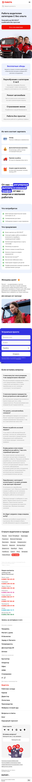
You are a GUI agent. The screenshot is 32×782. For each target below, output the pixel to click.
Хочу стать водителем (16, 27)
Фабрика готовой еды (10, 708)
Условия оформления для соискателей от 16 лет (12, 764)
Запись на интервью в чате (12, 620)
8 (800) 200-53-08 (8, 583)
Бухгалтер (5, 659)
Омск (18, 551)
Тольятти (5, 545)
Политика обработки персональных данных (11, 762)
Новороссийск (21, 542)
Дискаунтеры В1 (8, 648)
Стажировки (6, 674)
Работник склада (8, 689)
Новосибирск (6, 555)
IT (2, 678)
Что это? (3, 780)
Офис (4, 666)
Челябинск (5, 551)
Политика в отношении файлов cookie (10, 760)
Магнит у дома (7, 633)
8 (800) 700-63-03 (8, 579)
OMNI (4, 670)
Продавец (5, 629)
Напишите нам (16, 740)
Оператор (5, 663)
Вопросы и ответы (8, 713)
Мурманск (5, 539)
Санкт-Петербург (14, 536)
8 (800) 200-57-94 (8, 606)
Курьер (4, 693)
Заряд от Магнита (8, 640)
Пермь (21, 548)
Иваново (13, 542)
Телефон (5, 342)
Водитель (5, 685)
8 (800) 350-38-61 (8, 614)
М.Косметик (6, 636)
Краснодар (24, 536)
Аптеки (4, 652)
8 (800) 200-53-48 (8, 588)
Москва (4, 536)
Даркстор (5, 696)
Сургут (13, 551)
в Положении (18, 358)
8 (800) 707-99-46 (8, 601)
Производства (7, 704)
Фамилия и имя (7, 337)
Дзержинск (5, 548)
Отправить (16, 354)
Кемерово (24, 551)
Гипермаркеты (7, 644)
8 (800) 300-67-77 (8, 597)
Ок (29, 780)
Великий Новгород (16, 539)
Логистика (6, 700)
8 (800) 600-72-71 (8, 610)
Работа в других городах (7, 766)
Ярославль (5, 542)
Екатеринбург (21, 545)
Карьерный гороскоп (10, 721)
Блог (3, 717)
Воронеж (12, 545)
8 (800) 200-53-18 (8, 592)
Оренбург (14, 548)
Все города (15, 555)
